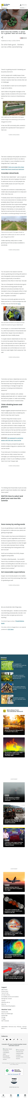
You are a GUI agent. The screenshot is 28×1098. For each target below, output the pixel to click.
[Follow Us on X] (21, 1039)
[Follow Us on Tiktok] (14, 1039)
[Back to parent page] (4, 6)
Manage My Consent (6, 998)
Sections (22, 7)
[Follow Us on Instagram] (7, 1039)
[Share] (2, 37)
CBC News (10, 629)
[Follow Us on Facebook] (3, 1039)
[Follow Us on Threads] (17, 1039)
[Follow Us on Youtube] (10, 1039)
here (19, 304)
